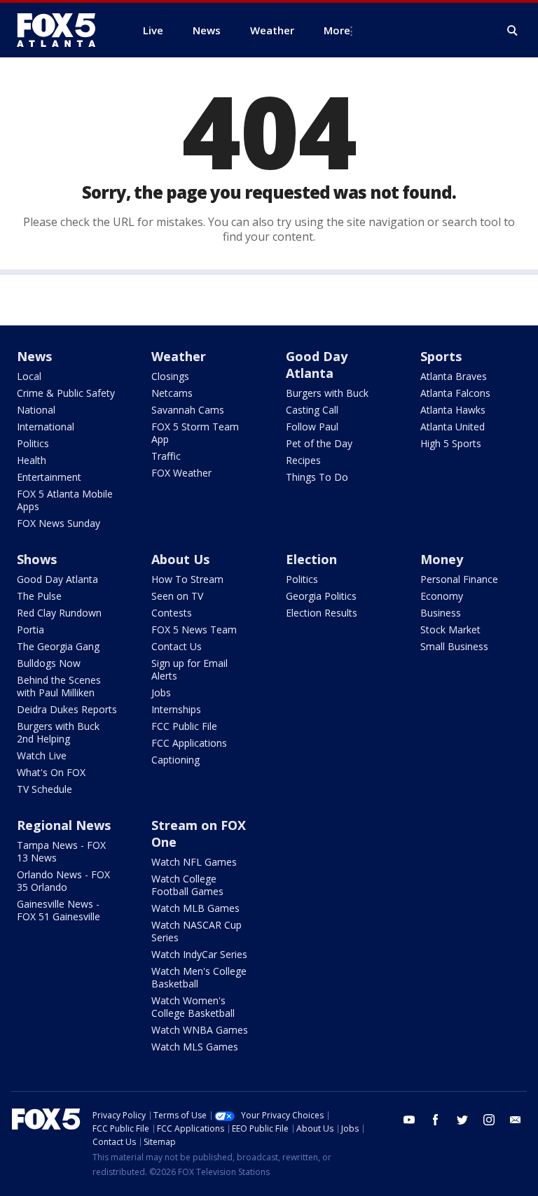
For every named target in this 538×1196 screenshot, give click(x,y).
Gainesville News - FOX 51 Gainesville (58, 910)
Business (440, 612)
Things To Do (317, 477)
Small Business (454, 646)
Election (311, 559)
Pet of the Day (319, 443)
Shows (37, 559)
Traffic (166, 456)
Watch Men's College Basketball (199, 977)
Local (29, 376)
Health (31, 460)
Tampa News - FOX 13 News (61, 851)
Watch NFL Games (194, 861)
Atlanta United (452, 426)
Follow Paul (312, 426)
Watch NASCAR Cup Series (196, 931)
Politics (33, 443)
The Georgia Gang (58, 646)
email (515, 1120)
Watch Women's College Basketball (193, 1007)
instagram (489, 1120)
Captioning (175, 759)
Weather (178, 356)
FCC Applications (189, 743)
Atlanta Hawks (452, 409)
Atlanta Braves (453, 376)
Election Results (321, 612)
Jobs (161, 692)
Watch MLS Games (194, 1046)
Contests (171, 612)
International (45, 426)
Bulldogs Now (49, 663)
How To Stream (187, 579)
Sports (441, 356)
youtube (409, 1120)
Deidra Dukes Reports (67, 709)
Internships (176, 709)
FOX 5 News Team (194, 629)
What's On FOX (51, 772)
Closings (170, 376)
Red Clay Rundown (59, 612)
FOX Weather (181, 472)
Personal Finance (459, 579)
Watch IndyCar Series (199, 954)
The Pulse (39, 596)
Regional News (64, 825)
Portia (30, 629)
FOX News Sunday (58, 523)
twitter (462, 1120)
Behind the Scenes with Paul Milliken (59, 686)
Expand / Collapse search (512, 31)
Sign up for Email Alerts (189, 669)
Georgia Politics (321, 596)
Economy (441, 596)
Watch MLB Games (195, 908)
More (337, 30)
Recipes (303, 460)
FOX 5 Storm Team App (195, 433)
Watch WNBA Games (199, 1029)
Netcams (172, 393)
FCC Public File (184, 726)
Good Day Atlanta (316, 364)
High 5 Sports (450, 443)
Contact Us (176, 646)
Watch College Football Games (187, 885)
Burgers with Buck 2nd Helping (58, 732)
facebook (436, 1120)
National (36, 409)
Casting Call (312, 409)
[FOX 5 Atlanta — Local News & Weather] (63, 30)
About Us (180, 559)
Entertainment (49, 477)
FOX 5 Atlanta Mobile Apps (65, 500)
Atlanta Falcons (455, 393)
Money (441, 559)
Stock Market (450, 629)
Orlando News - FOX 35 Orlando (63, 881)
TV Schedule (44, 789)
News (34, 356)
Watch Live (42, 755)
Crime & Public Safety (66, 393)
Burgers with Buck (327, 393)
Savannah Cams (187, 409)
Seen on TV (177, 596)
